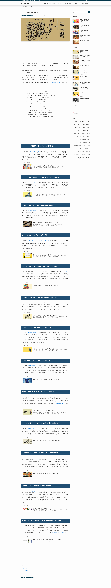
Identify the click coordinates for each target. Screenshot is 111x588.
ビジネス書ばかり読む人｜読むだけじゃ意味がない (37, 106)
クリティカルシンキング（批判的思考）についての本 (38, 240)
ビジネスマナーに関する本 (31, 332)
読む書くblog (25, 3)
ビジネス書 (31, 15)
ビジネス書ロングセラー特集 (58, 532)
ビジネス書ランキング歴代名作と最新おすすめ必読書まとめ (45, 473)
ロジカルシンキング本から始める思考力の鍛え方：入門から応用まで (40, 95)
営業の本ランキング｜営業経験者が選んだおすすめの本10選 (38, 101)
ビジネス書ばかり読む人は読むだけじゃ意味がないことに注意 (46, 379)
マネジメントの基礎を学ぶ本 (34, 151)
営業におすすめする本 (60, 403)
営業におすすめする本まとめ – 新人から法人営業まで (37, 108)
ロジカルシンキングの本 (34, 182)
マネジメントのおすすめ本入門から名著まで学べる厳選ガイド (46, 165)
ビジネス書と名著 (30, 428)
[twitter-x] (86, 0)
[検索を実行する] (89, 12)
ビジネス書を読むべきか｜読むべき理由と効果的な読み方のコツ (39, 103)
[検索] (89, 0)
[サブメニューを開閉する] (89, 109)
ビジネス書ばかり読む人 (33, 365)
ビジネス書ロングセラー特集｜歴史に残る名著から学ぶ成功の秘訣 (40, 116)
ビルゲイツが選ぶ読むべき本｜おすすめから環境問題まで (38, 97)
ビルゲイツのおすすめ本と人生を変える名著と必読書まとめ (45, 222)
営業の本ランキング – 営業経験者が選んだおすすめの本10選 (45, 285)
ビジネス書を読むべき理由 (33, 302)
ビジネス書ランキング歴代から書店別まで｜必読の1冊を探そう (39, 112)
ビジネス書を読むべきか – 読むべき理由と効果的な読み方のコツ (46, 315)
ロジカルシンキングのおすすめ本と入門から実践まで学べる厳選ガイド (48, 193)
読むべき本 (27, 15)
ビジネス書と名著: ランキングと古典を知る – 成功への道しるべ (46, 440)
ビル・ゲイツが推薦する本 (33, 210)
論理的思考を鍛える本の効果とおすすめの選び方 (36, 114)
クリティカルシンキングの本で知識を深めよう (36, 99)
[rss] (88, 0)
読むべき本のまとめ (55, 82)
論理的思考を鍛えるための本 (33, 491)
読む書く (23, 15)
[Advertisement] (45, 51)
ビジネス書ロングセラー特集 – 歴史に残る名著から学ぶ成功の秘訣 (47, 539)
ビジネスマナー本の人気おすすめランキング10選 (36, 105)
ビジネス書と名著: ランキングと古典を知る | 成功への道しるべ (39, 110)
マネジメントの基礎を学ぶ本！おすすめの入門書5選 (37, 93)
